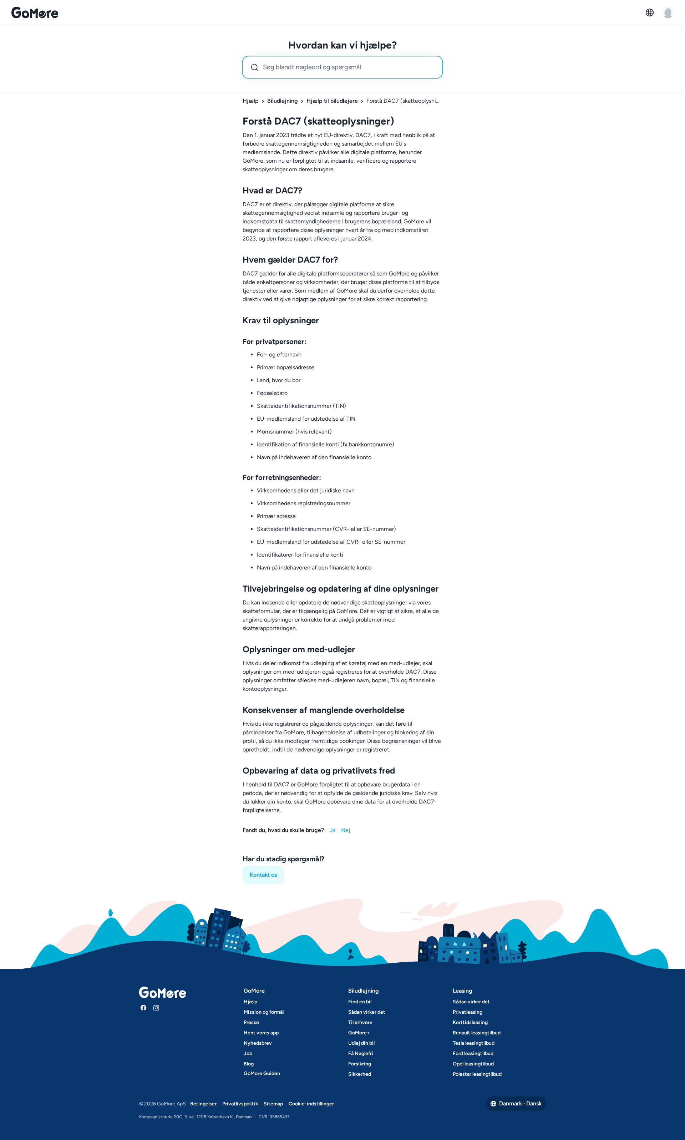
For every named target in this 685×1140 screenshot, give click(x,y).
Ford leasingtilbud (473, 1053)
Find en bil (359, 1002)
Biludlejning (282, 100)
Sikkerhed (359, 1074)
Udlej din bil (361, 1043)
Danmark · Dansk (520, 1103)
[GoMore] (34, 12)
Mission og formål (264, 1012)
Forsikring (359, 1064)
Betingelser (203, 1104)
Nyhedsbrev (258, 1043)
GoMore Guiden (262, 1073)
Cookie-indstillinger (311, 1104)
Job (248, 1053)
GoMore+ (359, 1033)
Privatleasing (467, 1012)
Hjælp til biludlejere (332, 100)
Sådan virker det (366, 1012)
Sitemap (273, 1104)
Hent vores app (261, 1033)
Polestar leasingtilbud (477, 1074)
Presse (251, 1022)
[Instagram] (156, 1007)
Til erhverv (360, 1022)
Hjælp (251, 100)
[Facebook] (143, 1007)
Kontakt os (263, 874)
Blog (249, 1064)
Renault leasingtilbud (477, 1033)
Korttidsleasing (470, 1022)
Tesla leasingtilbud (473, 1043)
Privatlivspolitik (240, 1104)
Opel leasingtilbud (473, 1064)
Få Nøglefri (360, 1053)
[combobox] (342, 67)
